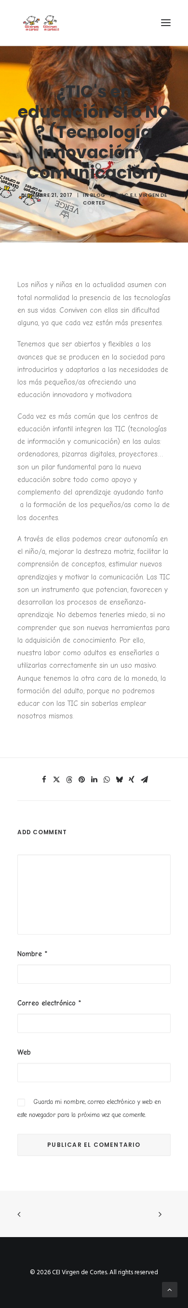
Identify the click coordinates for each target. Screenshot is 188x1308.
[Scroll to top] (169, 1289)
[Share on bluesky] (119, 779)
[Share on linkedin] (94, 779)
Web (24, 1052)
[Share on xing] (131, 779)
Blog (98, 195)
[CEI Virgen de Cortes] (40, 22)
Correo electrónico (49, 1003)
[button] (166, 22)
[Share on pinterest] (81, 779)
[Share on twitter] (56, 779)
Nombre (32, 954)
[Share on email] (144, 779)
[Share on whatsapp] (106, 779)
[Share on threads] (69, 779)
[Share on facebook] (44, 779)
